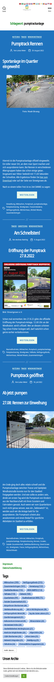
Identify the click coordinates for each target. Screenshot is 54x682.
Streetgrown (24, 206)
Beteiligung (33, 640)
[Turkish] (51, 3)
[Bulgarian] (25, 3)
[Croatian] (27, 3)
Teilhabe (33, 352)
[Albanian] (20, 3)
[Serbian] (48, 3)
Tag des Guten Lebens (38, 613)
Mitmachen (20, 204)
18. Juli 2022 (37, 382)
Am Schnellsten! (27, 232)
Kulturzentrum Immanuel (15, 621)
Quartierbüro (11, 597)
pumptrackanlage (40, 204)
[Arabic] (22, 3)
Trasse (23, 37)
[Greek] (37, 3)
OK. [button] (24, 676)
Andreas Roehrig (22, 239)
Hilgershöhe (36, 632)
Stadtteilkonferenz (13, 590)
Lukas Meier (21, 50)
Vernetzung (36, 586)
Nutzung (16, 37)
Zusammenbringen (13, 212)
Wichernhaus (25, 209)
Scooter (43, 541)
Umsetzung (23, 226)
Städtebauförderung (31, 544)
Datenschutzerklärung (12, 567)
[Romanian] (44, 3)
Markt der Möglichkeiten (14, 632)
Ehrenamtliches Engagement (31, 644)
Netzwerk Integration (13, 640)
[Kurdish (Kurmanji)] (41, 3)
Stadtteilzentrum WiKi (32, 597)
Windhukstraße (35, 37)
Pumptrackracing (12, 206)
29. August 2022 (38, 50)
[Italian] (39, 3)
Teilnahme (9, 644)
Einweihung (10, 204)
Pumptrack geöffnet (27, 375)
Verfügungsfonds (12, 209)
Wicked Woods (36, 209)
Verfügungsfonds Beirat (14, 613)
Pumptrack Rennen (27, 43)
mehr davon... (9, 650)
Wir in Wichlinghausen (37, 609)
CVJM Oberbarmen (12, 636)
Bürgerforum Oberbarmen (15, 605)
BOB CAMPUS (34, 590)
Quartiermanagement (13, 617)
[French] (32, 3)
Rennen (36, 541)
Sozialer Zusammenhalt (14, 544)
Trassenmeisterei (36, 206)
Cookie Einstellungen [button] (11, 676)
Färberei (25, 593)
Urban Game (32, 636)
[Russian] (46, 3)
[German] (34, 3)
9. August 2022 (39, 239)
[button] (3, 341)
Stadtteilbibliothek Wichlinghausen (18, 628)
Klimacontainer (37, 621)
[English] (29, 3)
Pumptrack (29, 204)
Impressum (8, 563)
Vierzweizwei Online (12, 624)
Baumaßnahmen (12, 349)
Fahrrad (22, 538)
